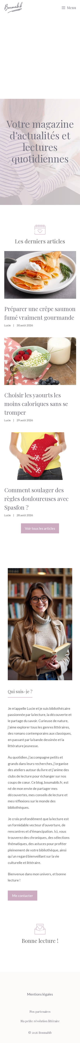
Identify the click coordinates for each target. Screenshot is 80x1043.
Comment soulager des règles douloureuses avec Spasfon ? (36, 498)
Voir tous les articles (40, 528)
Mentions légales (40, 994)
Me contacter (22, 895)
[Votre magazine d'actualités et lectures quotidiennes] (13, 7)
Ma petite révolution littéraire (40, 1021)
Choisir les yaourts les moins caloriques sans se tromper (36, 403)
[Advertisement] (40, 57)
